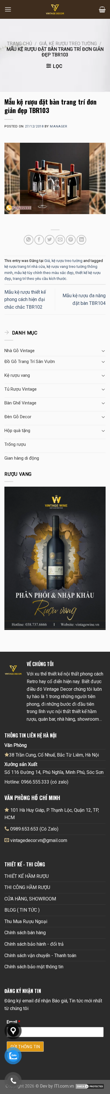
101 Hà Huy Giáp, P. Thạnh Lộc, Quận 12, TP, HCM (51, 814)
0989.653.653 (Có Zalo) (34, 829)
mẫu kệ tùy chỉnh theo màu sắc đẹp (44, 272)
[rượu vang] (55, 558)
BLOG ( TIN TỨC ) (22, 910)
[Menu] (7, 9)
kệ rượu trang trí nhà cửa (24, 266)
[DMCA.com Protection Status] (89, 1086)
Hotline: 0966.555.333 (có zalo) (36, 782)
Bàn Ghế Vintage (20, 403)
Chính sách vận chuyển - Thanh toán (40, 955)
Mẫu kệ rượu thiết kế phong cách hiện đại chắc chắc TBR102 (25, 299)
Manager (58, 126)
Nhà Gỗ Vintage (19, 350)
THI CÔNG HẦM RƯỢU (27, 887)
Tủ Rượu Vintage (20, 389)
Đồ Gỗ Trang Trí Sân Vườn (29, 361)
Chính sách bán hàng (25, 932)
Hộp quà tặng (17, 430)
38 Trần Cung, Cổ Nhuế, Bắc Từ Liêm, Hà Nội (54, 755)
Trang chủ (19, 43)
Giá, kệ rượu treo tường (68, 43)
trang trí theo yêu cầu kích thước (39, 278)
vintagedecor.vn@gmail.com (38, 840)
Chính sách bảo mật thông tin (33, 966)
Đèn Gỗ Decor (17, 416)
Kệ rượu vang (17, 375)
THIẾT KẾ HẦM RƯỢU (26, 876)
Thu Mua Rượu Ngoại (25, 921)
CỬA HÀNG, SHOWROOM (30, 899)
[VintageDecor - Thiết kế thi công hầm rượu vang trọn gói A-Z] (55, 9)
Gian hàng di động (21, 458)
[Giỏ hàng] (102, 9)
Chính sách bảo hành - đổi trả (34, 944)
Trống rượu (15, 444)
